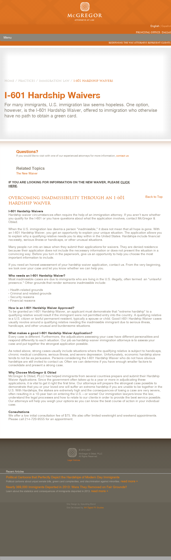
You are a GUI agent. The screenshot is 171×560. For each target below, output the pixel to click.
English (155, 26)
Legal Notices (73, 460)
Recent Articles (15, 471)
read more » (129, 481)
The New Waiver (26, 173)
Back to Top (154, 196)
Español (166, 26)
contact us (122, 155)
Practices (26, 81)
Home (9, 81)
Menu (8, 37)
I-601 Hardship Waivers (93, 81)
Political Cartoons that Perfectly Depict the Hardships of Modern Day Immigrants (62, 477)
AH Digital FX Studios (94, 507)
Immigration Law (54, 81)
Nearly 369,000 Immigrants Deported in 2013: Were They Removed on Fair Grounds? (66, 487)
